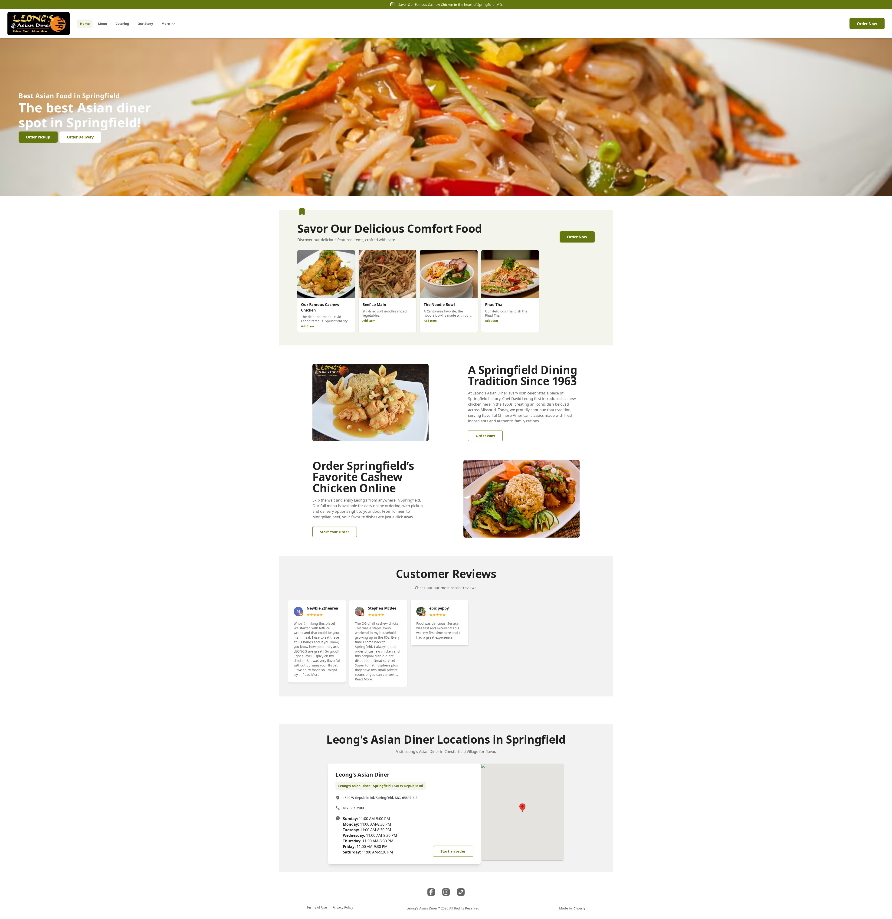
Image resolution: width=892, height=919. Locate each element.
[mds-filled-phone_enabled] (461, 892)
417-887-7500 (353, 808)
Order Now (867, 23)
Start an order (453, 851)
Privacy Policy (342, 907)
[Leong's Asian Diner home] (38, 23)
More (165, 23)
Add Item (307, 326)
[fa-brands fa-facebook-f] (431, 892)
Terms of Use (317, 907)
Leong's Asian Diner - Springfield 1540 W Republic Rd (380, 786)
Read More (310, 674)
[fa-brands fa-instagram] (446, 892)
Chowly (579, 908)
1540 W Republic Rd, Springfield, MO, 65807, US (380, 797)
